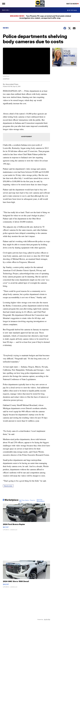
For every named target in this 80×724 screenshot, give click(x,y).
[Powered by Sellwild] (47, 619)
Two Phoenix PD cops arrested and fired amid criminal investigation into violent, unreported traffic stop (45, 17)
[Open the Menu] (3, 3)
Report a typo (8, 486)
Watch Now (71, 4)
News (6, 28)
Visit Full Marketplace (40, 500)
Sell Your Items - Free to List (27, 501)
